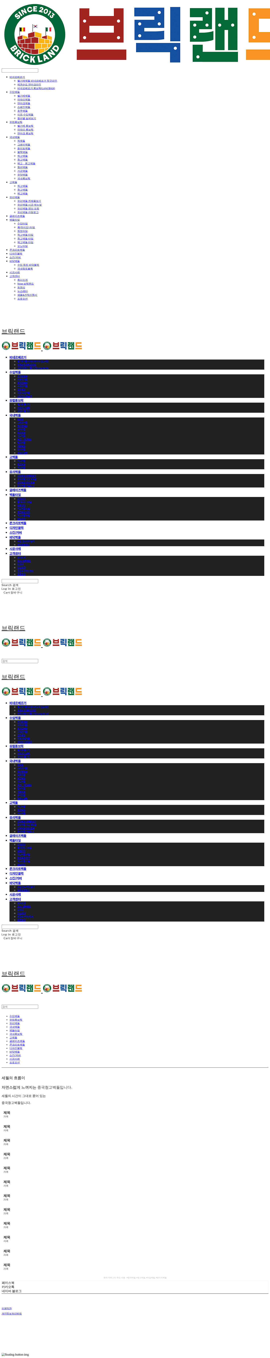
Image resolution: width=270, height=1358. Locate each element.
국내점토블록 (25, 268)
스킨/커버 (15, 257)
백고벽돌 (22, 193)
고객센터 (14, 276)
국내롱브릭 (23, 178)
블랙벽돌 (22, 152)
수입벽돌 (14, 92)
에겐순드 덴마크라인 (29, 84)
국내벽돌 (14, 137)
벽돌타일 (14, 219)
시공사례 (14, 272)
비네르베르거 (17, 77)
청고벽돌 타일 (25, 238)
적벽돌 (21, 141)
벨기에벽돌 (23, 95)
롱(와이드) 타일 (26, 227)
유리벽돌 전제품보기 (29, 201)
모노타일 (22, 246)
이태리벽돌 (23, 99)
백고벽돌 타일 (25, 242)
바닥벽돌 (14, 261)
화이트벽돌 (23, 148)
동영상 (21, 287)
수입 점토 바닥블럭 (28, 265)
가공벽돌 (22, 171)
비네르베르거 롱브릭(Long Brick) (36, 88)
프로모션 (22, 298)
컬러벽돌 (22, 167)
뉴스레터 (22, 291)
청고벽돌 (22, 159)
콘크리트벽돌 (17, 250)
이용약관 (7, 1308)
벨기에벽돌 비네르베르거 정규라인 (37, 80)
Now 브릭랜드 (25, 283)
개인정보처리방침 (12, 1313)
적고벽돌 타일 (25, 235)
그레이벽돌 (23, 144)
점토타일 (22, 231)
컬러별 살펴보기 (26, 118)
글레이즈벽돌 (17, 216)
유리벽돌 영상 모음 (28, 208)
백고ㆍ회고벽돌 (26, 163)
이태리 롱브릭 (25, 129)
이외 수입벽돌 (25, 114)
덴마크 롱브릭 (25, 133)
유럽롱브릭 (15, 122)
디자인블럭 (15, 253)
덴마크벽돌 (23, 103)
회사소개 (22, 280)
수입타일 (22, 223)
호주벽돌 (22, 111)
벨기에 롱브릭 (25, 126)
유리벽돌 (14, 197)
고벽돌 (13, 182)
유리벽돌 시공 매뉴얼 (29, 204)
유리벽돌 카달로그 (28, 212)
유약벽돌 (22, 174)
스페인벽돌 (23, 107)
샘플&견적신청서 (27, 295)
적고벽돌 (22, 156)
